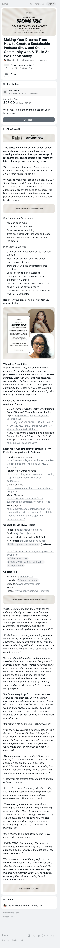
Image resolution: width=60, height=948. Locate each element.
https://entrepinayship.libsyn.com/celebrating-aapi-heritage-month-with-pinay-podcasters (30, 477)
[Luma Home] (5, 4)
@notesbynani (25, 576)
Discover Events (36, 4)
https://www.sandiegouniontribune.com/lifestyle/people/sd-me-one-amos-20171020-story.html (30, 464)
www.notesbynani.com (28, 583)
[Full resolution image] (29, 138)
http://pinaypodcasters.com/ (22, 442)
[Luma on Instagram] (29, 935)
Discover (6, 940)
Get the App (49, 935)
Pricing (15, 940)
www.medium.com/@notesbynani (32, 590)
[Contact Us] (38, 935)
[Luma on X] (34, 935)
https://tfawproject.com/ (30, 529)
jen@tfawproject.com (25, 533)
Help (22, 940)
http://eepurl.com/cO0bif (32, 540)
